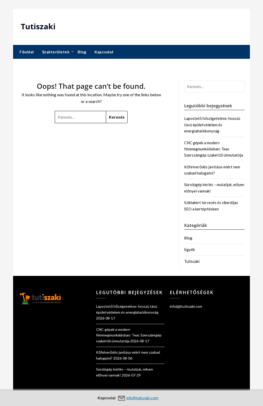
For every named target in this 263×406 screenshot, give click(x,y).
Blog (82, 52)
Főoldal (27, 52)
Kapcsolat (104, 52)
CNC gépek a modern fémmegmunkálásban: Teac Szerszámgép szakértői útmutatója (213, 149)
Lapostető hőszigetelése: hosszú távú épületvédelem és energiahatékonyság (212, 124)
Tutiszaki (38, 26)
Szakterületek (56, 52)
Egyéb (189, 249)
